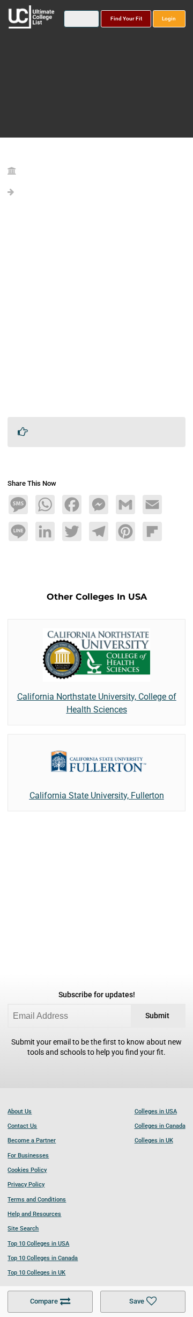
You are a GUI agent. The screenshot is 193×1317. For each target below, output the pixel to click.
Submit (157, 1015)
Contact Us (22, 1125)
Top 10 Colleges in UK (36, 1272)
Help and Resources (34, 1214)
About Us (20, 1111)
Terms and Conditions (37, 1199)
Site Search (23, 1228)
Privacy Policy (26, 1184)
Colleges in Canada (160, 1125)
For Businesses (28, 1155)
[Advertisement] (96, 311)
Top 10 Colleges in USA (38, 1243)
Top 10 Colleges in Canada (43, 1258)
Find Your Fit (126, 18)
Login (169, 18)
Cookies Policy (27, 1170)
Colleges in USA (156, 1111)
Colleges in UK (154, 1140)
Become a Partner (32, 1140)
